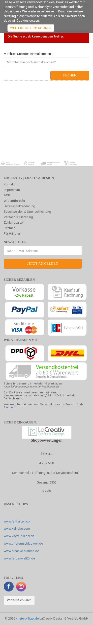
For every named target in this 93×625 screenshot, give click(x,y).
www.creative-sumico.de (21, 551)
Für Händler (12, 233)
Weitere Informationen (31, 28)
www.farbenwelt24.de (19, 558)
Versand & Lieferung (18, 217)
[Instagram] (21, 586)
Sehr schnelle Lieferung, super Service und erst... (46, 473)
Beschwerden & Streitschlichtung (27, 211)
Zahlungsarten (14, 222)
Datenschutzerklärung (19, 206)
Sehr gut (47, 453)
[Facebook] (9, 586)
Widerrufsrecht (14, 201)
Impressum (12, 190)
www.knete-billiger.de (19, 536)
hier (11, 407)
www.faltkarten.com (18, 521)
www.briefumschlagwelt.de (23, 543)
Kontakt (9, 184)
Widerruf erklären (19, 600)
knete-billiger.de (27, 618)
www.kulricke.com (17, 528)
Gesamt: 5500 (46, 482)
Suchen (70, 75)
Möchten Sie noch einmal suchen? (28, 54)
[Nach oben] (79, 617)
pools (46, 490)
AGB (7, 195)
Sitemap (10, 228)
